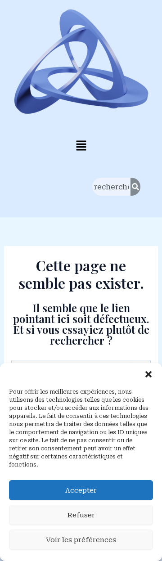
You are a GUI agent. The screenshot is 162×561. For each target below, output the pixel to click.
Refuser (81, 515)
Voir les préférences (81, 540)
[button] (148, 374)
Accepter (81, 490)
